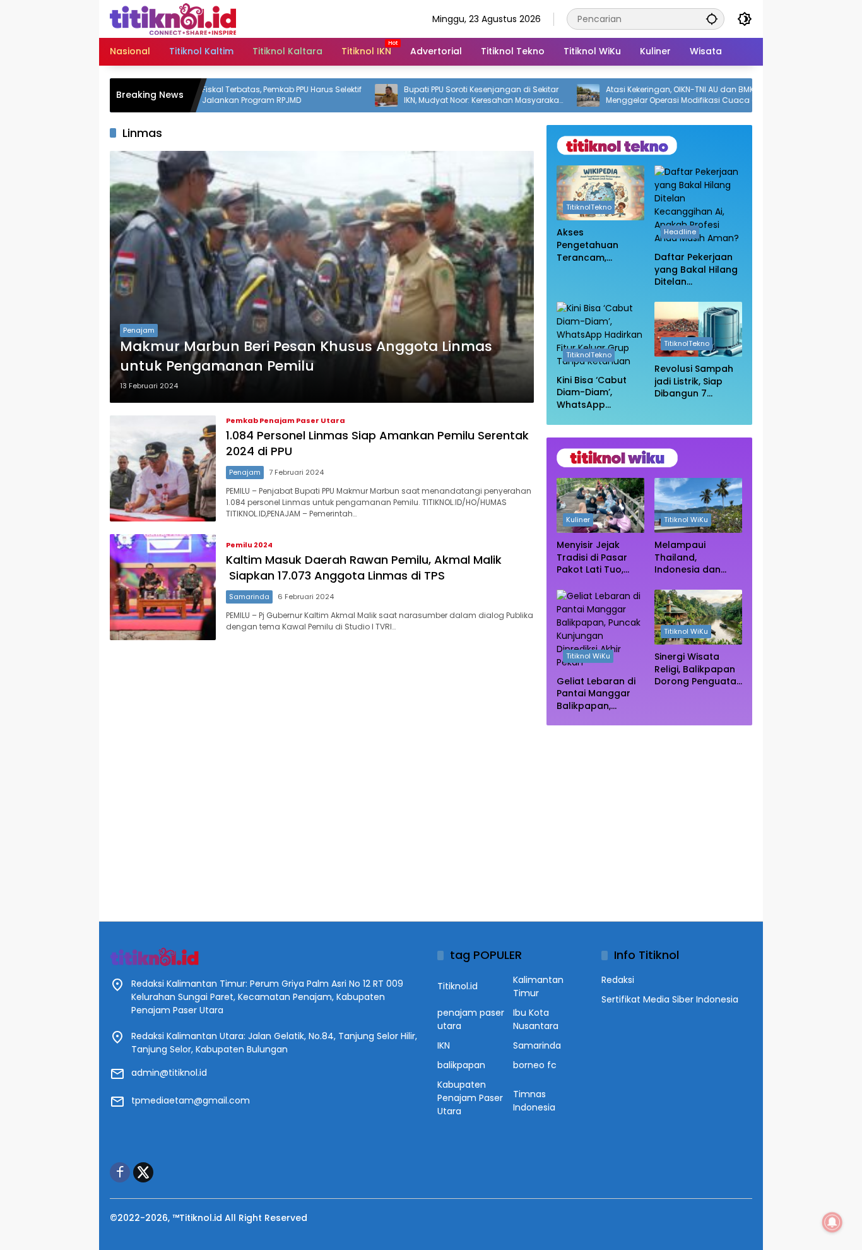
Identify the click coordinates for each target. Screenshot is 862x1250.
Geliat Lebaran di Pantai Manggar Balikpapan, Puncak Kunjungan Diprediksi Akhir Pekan (599, 694)
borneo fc (535, 1065)
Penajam (139, 330)
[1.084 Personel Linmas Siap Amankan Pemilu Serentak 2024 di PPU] (163, 468)
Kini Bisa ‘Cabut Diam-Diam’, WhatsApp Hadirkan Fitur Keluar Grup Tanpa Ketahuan (595, 393)
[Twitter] (143, 1172)
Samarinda (249, 597)
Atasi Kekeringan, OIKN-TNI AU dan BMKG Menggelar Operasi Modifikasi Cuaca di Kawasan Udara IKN (644, 95)
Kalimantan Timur (538, 986)
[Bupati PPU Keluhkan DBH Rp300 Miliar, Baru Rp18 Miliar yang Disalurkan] (751, 95)
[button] (711, 18)
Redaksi (617, 979)
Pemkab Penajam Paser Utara (285, 420)
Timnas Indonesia (534, 1101)
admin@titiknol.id (169, 1072)
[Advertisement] (649, 817)
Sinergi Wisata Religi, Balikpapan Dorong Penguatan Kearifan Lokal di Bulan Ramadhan (698, 669)
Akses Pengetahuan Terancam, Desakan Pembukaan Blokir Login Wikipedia (598, 245)
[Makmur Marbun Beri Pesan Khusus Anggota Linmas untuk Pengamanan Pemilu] (322, 277)
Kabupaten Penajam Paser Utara (470, 1097)
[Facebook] (120, 1172)
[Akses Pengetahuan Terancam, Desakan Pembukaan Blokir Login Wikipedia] (600, 192)
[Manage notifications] (832, 1222)
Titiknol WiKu (686, 520)
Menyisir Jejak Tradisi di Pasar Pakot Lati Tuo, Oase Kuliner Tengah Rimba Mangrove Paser (594, 557)
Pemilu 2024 (249, 545)
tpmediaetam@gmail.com (190, 1100)
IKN (443, 1045)
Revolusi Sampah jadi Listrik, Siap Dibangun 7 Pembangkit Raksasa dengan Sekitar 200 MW (693, 381)
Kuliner (578, 520)
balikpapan (461, 1065)
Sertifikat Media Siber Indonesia (669, 999)
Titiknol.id (457, 986)
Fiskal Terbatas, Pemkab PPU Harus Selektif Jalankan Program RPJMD (242, 95)
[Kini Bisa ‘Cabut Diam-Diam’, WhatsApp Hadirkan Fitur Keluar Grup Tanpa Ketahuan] (600, 335)
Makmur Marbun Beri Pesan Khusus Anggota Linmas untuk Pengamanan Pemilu (306, 356)
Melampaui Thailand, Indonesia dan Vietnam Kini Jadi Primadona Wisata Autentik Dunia (697, 557)
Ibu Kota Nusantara (535, 1019)
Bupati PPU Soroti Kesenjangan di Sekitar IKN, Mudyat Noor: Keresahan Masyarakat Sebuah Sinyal (444, 95)
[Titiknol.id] (173, 18)
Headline (680, 232)
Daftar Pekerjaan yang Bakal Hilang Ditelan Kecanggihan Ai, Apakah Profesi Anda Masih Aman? (696, 270)
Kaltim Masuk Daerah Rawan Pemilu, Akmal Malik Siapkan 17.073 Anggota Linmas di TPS (364, 567)
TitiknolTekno (588, 207)
